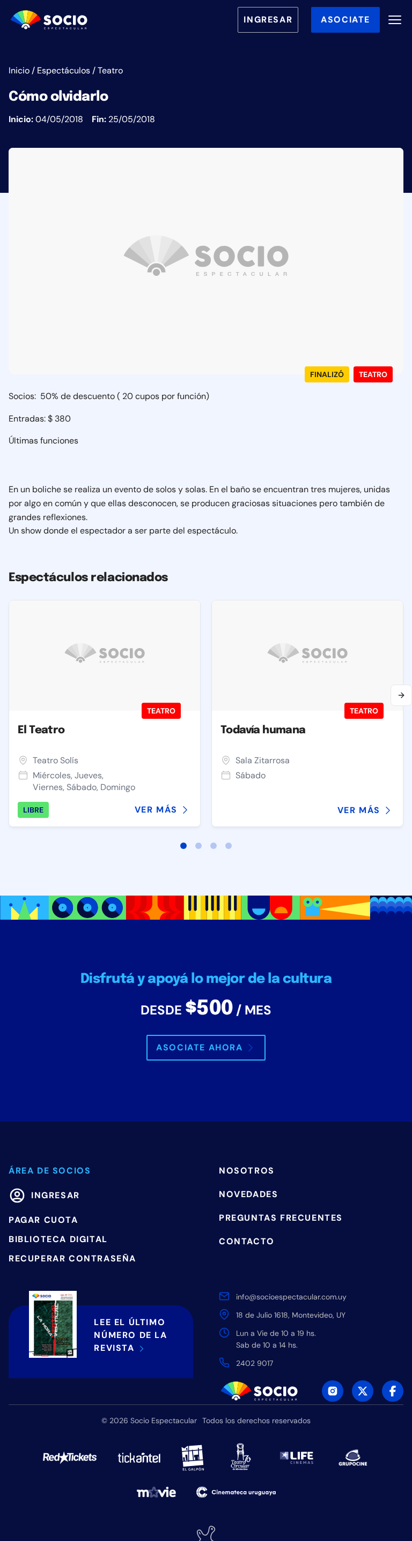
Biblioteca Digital (58, 1239)
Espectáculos (63, 70)
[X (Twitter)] (362, 1391)
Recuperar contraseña (72, 1258)
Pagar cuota (43, 1220)
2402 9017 (254, 1363)
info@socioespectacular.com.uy (291, 1297)
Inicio (19, 70)
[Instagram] (332, 1391)
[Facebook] (392, 1391)
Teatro (110, 70)
